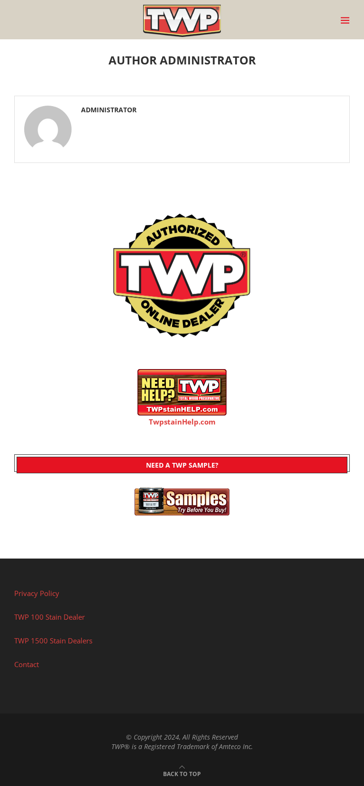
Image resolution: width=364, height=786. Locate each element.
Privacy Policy (36, 593)
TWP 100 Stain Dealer (49, 617)
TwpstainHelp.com (182, 421)
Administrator (108, 110)
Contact (26, 664)
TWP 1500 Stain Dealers (53, 640)
